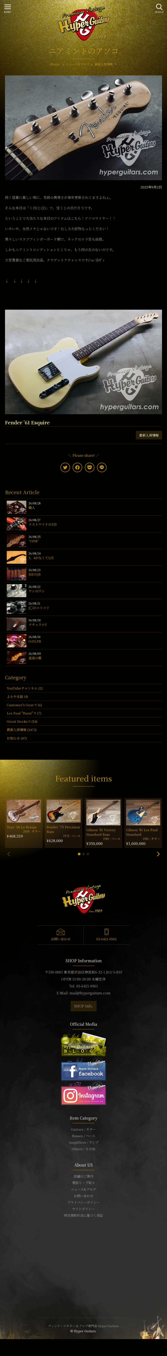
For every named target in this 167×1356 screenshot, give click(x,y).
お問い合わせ (60, 939)
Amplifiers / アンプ (84, 1142)
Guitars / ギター (83, 1129)
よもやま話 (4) (17, 696)
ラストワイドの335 (42, 524)
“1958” (33, 541)
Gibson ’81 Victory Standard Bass (101, 832)
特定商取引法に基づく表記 (83, 1215)
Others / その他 (83, 1149)
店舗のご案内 (83, 1176)
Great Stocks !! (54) (22, 721)
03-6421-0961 (106, 939)
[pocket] (89, 467)
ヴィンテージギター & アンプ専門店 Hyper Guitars (83, 1326)
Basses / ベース (83, 1135)
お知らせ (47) (17, 738)
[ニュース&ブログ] (83, 1044)
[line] (102, 467)
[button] (79, 854)
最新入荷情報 (149, 435)
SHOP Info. (83, 1006)
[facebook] (77, 467)
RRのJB (34, 574)
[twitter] (65, 467)
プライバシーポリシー (83, 1202)
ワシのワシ (36, 591)
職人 (31, 507)
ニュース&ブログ (83, 1189)
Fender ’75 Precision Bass (63, 829)
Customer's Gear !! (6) (24, 705)
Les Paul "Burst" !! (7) (24, 713)
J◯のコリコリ (38, 607)
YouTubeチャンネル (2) (25, 688)
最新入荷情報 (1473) (22, 729)
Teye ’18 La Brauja (22, 827)
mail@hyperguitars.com (90, 992)
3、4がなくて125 (41, 557)
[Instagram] (83, 1092)
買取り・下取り (83, 1182)
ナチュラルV (37, 624)
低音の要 (35, 658)
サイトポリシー (83, 1208)
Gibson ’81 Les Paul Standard (142, 832)
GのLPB (34, 641)
